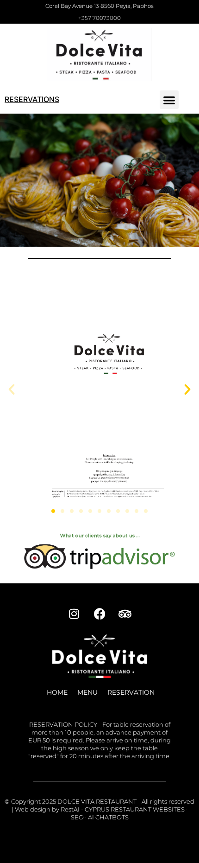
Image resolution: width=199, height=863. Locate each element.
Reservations (32, 99)
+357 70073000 (99, 17)
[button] (169, 99)
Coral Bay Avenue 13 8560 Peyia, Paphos (99, 5)
